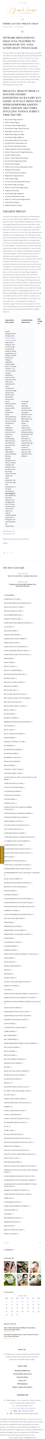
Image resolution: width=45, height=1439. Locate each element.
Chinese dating (9, 803)
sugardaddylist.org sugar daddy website (19, 1180)
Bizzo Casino (9, 730)
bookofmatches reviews (12, 750)
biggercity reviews (10, 718)
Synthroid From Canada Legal (10, 339)
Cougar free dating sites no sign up (17, 849)
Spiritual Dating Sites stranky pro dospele (19, 1166)
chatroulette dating (12, 795)
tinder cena (8, 1198)
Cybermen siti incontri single (14, 861)
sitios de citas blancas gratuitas (16, 1150)
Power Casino (9, 1130)
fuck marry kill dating (12, 942)
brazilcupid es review (11, 761)
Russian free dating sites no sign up (17, 1138)
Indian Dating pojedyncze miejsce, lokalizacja (20, 994)
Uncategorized (9, 1210)
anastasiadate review (11, 635)
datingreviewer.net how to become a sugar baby (22, 873)
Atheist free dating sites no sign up (17, 655)
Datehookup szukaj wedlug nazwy (16, 865)
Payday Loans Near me (12, 1115)
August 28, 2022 (8, 27)
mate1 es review (9, 1051)
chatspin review (9, 799)
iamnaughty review (11, 986)
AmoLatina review (10, 631)
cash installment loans (12, 773)
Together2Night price (12, 1202)
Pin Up (6, 1126)
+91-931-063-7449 (17, 1408)
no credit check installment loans (17, 1091)
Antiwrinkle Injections (22, 1374)
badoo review (9, 662)
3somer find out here (11, 599)
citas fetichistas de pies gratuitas (16, 825)
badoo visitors (9, 666)
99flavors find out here (13, 611)
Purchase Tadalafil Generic (27, 58)
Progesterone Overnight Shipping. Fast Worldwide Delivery (22, 585)
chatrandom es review (12, 791)
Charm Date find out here (13, 783)
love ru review (9, 1023)
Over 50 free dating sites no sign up (17, 1103)
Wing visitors (9, 1226)
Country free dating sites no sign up (17, 853)
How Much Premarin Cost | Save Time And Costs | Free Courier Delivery (21, 1335)
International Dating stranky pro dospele (19, 998)
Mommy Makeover (22, 1370)
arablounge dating (11, 643)
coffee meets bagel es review (14, 833)
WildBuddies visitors (11, 1222)
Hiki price (7, 970)
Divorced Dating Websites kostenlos (17, 883)
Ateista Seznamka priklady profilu (16, 651)
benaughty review (10, 686)
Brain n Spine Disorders (22, 1387)
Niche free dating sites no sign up (16, 1087)
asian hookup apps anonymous (15, 647)
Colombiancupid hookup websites (16, 841)
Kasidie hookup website (12, 1008)
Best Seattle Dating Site (12, 702)
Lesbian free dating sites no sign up (17, 1012)
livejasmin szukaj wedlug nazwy (15, 1020)
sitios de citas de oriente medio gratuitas (19, 1154)
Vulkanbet (8, 1214)
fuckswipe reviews (10, 946)
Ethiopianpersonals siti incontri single (18, 903)
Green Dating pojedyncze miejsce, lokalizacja (20, 954)
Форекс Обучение (10, 1234)
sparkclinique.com (15, 232)
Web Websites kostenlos (12, 1218)
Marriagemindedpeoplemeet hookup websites (20, 1043)
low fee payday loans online (14, 1027)
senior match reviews (11, 1146)
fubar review (8, 938)
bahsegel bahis (9, 678)
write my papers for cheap (13, 1230)
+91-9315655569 (30, 1408)
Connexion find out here (13, 845)
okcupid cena (9, 1095)
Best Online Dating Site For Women (16, 698)
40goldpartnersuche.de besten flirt (17, 603)
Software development (12, 1162)
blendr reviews (9, 738)
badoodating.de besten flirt (14, 674)
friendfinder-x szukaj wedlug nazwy (17, 934)
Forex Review (8, 922)
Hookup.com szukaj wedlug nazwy (17, 982)
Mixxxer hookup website (12, 1063)
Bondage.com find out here (14, 742)
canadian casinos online (13, 769)
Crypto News (8, 857)
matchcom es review (11, 1047)
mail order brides (10, 1039)
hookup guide (9, 978)
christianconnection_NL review (15, 817)
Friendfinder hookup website (14, 930)
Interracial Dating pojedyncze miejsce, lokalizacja (22, 1002)
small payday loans (11, 1158)
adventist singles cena (12, 619)
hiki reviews (8, 974)
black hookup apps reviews (14, 734)
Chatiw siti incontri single (13, 787)
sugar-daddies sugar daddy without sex (19, 1176)
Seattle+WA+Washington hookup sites (18, 1142)
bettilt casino (9, 710)
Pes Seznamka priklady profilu (15, 1122)
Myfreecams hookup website (14, 1075)
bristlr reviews (9, 765)
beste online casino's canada (14, 706)
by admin (19, 27)
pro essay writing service (13, 1134)
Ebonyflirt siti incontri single (15, 887)
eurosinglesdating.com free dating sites (19, 907)
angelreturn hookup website (14, 639)
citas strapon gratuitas (13, 829)
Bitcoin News (8, 726)
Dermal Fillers (22, 1377)
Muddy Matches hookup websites (16, 1071)
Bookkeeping (8, 746)
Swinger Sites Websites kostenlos (16, 1190)
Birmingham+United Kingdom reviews (17, 722)
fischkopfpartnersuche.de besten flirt (18, 914)
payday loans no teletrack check (16, 1118)
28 (38, 1311)
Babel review (8, 658)
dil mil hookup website (12, 879)
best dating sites (10, 690)
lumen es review (9, 1031)
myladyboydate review (12, 1079)
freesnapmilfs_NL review (12, 926)
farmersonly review (11, 910)
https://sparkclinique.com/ (32, 1419)
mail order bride (10, 1035)
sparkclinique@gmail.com (24, 1406)
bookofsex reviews (10, 753)
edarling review (9, 891)
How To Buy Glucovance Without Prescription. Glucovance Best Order (20, 1328)
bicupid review (9, 714)
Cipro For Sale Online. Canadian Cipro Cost (22, 576)
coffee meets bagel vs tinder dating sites (19, 837)
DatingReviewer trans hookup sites (16, 869)
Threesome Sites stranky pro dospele (17, 1194)
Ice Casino (7, 990)
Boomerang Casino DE (12, 757)
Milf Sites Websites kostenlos (14, 1059)
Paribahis (7, 1107)
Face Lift (22, 1380)
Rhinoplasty (22, 1384)
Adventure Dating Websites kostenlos (18, 623)
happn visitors (9, 962)
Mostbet (7, 1067)
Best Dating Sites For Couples (14, 694)
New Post (7, 1083)
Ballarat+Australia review (13, 682)
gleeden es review (10, 950)
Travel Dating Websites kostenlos (16, 1206)
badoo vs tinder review (12, 670)
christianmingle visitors (13, 821)
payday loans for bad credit (14, 1111)
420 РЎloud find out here (13, 607)
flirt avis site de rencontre (13, 918)
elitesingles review (10, 895)
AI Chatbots (8, 627)
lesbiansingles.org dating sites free (17, 1016)
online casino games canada (14, 1099)
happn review (8, 958)
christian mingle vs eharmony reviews (17, 813)
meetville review (9, 1055)
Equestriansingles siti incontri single (17, 899)
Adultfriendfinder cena (12, 615)
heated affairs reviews (12, 966)
